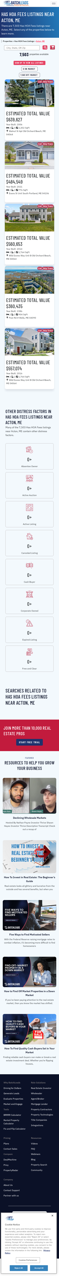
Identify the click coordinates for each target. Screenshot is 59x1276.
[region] (29, 1243)
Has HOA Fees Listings (24, 41)
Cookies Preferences (28, 1260)
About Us (8, 1185)
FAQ (33, 1148)
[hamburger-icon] (54, 4)
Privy (6, 1165)
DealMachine (10, 1159)
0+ (29, 459)
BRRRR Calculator (12, 1115)
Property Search (39, 1164)
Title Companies (39, 1120)
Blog (33, 1159)
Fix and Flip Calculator (15, 1128)
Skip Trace (48, 81)
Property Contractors (41, 1109)
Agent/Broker (37, 1098)
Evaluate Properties (13, 1098)
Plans (6, 1143)
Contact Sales (10, 1148)
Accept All (38, 1268)
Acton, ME (40, 41)
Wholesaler (36, 1093)
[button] (45, 47)
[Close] (52, 1216)
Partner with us (11, 1195)
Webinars (35, 1154)
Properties (7, 41)
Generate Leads (11, 1093)
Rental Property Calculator (11, 1122)
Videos (34, 1143)
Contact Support (12, 1190)
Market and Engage (13, 1104)
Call (40, 81)
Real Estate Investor (41, 1088)
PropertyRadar (11, 1170)
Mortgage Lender (39, 1104)
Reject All (19, 1268)
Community (36, 1170)
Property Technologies (42, 1114)
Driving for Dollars (12, 1088)
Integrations (37, 1125)
